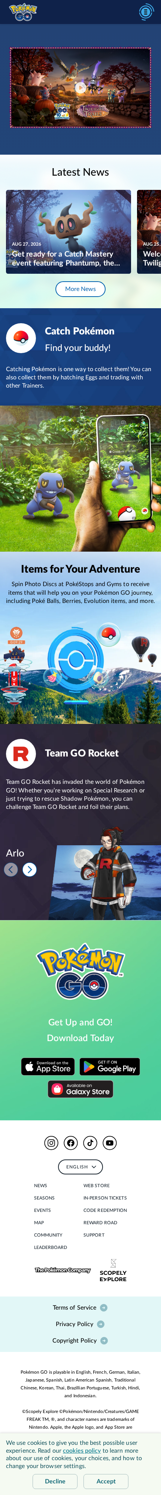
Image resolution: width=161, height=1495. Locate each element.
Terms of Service (75, 1308)
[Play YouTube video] (80, 87)
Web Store (96, 1185)
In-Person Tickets (105, 1198)
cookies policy (82, 1451)
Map (39, 1222)
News (40, 1185)
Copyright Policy (74, 1341)
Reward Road (100, 1222)
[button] (51, 1142)
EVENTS (42, 1210)
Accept (106, 1482)
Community (48, 1235)
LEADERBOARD (50, 1247)
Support (93, 1235)
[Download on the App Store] (48, 1067)
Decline (55, 1482)
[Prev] (10, 869)
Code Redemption (105, 1210)
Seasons (44, 1198)
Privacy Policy (74, 1324)
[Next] (29, 869)
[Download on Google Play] (109, 1067)
